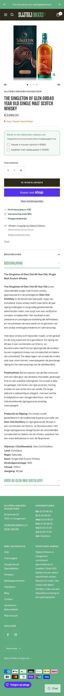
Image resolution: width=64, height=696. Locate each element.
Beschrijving (12, 254)
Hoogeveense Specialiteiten (11, 566)
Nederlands (11, 648)
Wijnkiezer (10, 586)
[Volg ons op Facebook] (8, 635)
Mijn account (11, 615)
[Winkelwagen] (58, 14)
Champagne (10, 558)
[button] (32, 263)
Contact (8, 599)
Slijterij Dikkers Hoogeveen (23, 91)
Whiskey (8, 574)
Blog (6, 593)
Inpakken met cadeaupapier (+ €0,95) (30, 149)
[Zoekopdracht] (12, 14)
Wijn (6, 552)
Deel (6, 241)
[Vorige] (5, 85)
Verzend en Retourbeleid (11, 607)
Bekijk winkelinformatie (19, 234)
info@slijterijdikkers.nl (15, 525)
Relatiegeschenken (14, 580)
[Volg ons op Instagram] (15, 635)
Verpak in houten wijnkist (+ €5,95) (28, 144)
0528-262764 (11, 529)
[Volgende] (58, 85)
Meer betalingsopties (32, 201)
